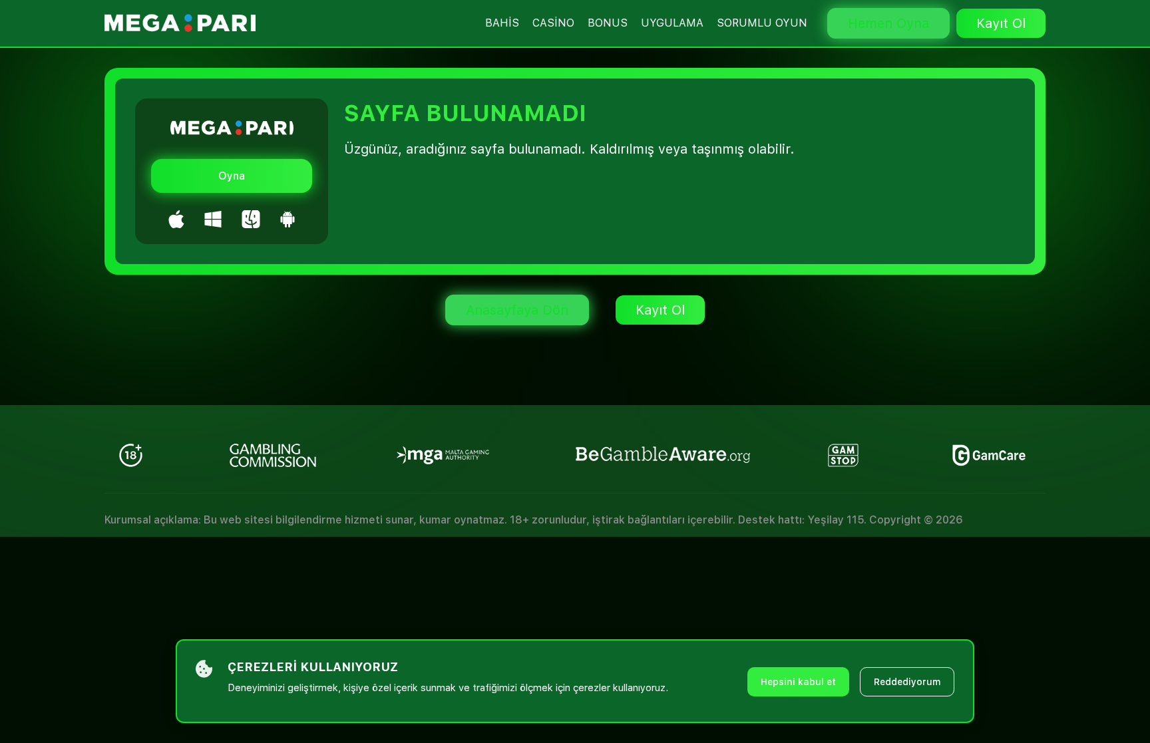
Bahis (502, 23)
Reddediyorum (907, 681)
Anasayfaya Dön (517, 310)
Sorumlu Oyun (762, 23)
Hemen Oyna (888, 23)
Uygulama (672, 23)
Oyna (231, 176)
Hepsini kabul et (798, 681)
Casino (553, 23)
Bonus (608, 23)
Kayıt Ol (1001, 23)
